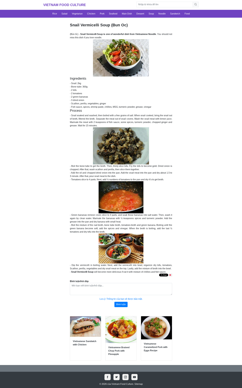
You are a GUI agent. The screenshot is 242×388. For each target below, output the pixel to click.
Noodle (162, 13)
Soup (151, 13)
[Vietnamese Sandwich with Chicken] (85, 326)
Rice (54, 13)
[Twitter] (116, 377)
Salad (64, 13)
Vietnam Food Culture (64, 5)
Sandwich (175, 13)
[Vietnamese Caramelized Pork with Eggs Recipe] (156, 328)
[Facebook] (107, 377)
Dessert (140, 13)
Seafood (113, 13)
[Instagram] (125, 377)
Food (187, 13)
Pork (102, 13)
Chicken (91, 13)
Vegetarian (77, 13)
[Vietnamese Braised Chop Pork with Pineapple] (120, 329)
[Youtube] (134, 377)
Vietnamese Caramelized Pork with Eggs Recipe (155, 347)
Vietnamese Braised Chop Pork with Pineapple (119, 350)
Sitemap (138, 384)
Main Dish (127, 13)
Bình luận (121, 304)
